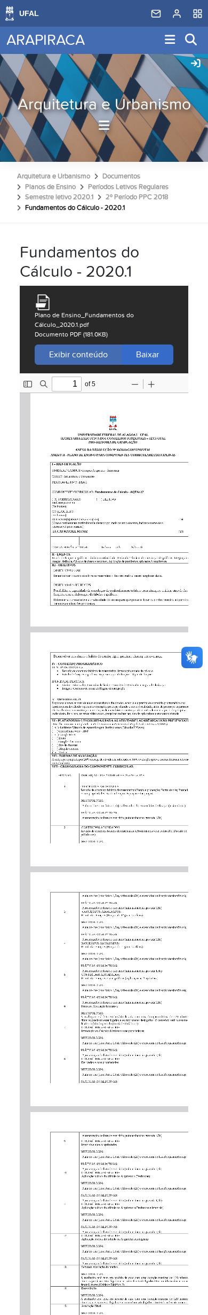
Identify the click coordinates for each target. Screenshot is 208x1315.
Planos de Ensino (50, 187)
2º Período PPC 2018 (137, 197)
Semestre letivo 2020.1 (59, 197)
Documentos (121, 176)
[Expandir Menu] (170, 40)
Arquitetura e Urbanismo (104, 104)
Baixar (147, 354)
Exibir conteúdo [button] (78, 354)
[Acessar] (196, 64)
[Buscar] (191, 40)
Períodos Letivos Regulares (128, 187)
